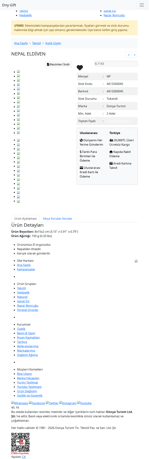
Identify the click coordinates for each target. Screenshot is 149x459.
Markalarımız (26, 351)
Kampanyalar (26, 269)
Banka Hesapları (28, 378)
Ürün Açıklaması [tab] (25, 219)
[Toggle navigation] (142, 5)
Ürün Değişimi (27, 391)
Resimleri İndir (59, 64)
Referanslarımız (28, 346)
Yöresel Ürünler (28, 310)
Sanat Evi (110, 11)
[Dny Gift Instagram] (67, 403)
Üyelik (21, 329)
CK (24, 457)
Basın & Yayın (26, 333)
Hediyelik (25, 15)
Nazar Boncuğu (114, 15)
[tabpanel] (74, 239)
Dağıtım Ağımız (27, 355)
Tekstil (23, 11)
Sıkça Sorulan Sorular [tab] (57, 219)
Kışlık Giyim (53, 43)
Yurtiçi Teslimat (27, 382)
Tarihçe (22, 342)
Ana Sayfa (21, 43)
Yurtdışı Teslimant (29, 387)
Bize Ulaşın (24, 374)
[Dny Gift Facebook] (19, 403)
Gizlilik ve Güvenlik (30, 396)
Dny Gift (9, 5)
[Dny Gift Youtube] (84, 403)
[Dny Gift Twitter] (52, 403)
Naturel (22, 297)
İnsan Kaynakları (28, 337)
